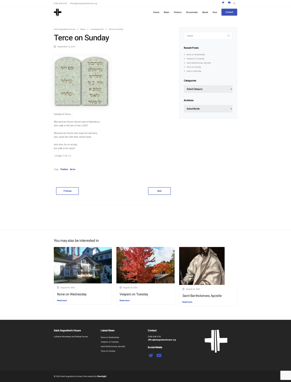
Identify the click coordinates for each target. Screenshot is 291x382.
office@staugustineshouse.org (83, 3)
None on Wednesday (196, 54)
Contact (229, 12)
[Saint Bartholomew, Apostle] (202, 266)
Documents (192, 12)
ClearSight (101, 376)
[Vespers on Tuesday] (145, 265)
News (166, 12)
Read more (62, 300)
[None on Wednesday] (83, 265)
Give (214, 12)
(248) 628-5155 (60, 3)
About (205, 12)
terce (72, 169)
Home (156, 12)
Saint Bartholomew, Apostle (199, 63)
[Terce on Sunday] (81, 81)
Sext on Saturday (194, 71)
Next (159, 191)
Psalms (64, 169)
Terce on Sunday (194, 67)
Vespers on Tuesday (195, 58)
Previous (68, 191)
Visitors (178, 12)
